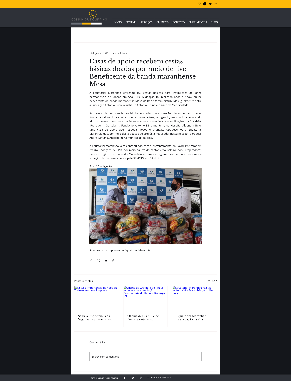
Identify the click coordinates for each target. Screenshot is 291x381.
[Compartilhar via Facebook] (90, 260)
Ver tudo (212, 280)
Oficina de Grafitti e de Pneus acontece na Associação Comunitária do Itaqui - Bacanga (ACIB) (144, 317)
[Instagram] (216, 3)
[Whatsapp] (199, 3)
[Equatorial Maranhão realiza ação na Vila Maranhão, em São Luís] (195, 298)
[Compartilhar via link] (113, 260)
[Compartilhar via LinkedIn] (105, 260)
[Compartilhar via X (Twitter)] (98, 260)
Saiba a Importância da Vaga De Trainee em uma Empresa (95, 317)
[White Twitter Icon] (132, 378)
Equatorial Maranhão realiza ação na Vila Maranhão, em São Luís (192, 317)
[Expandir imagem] (145, 206)
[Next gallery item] (198, 206)
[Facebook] (204, 3)
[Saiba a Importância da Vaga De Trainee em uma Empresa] (96, 298)
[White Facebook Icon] (124, 378)
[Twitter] (210, 3)
